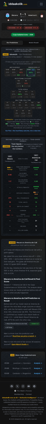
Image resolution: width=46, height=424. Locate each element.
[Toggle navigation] (41, 4)
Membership (19, 394)
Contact (29, 394)
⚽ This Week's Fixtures (23, 391)
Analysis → (38, 363)
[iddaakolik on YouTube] (29, 386)
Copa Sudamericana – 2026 (23, 35)
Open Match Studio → (20, 344)
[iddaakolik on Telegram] (34, 386)
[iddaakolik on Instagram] (23, 386)
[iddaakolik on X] (17, 386)
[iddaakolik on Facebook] (12, 386)
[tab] (12, 43)
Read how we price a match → (24, 336)
